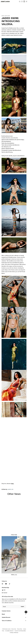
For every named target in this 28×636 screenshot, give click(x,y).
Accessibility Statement (9, 630)
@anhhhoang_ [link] (9, 152)
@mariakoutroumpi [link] (8, 136)
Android (5, 592)
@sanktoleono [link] (20, 155)
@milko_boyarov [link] (13, 155)
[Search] (19, 1)
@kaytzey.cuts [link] (7, 146)
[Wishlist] (22, 1)
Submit (22, 606)
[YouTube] (6, 584)
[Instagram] (2, 584)
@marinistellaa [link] (8, 145)
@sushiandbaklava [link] (6, 141)
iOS (4, 590)
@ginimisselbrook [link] (6, 139)
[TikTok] (9, 584)
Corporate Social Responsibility (20, 630)
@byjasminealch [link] (10, 148)
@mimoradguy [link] (20, 139)
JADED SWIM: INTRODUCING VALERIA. (11, 21)
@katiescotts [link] (13, 139)
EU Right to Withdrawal (14, 632)
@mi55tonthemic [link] (17, 150)
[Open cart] (24, 1)
